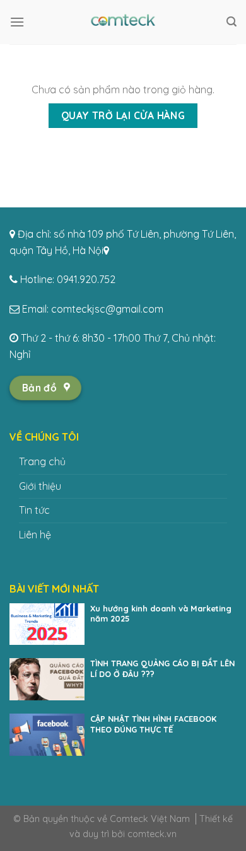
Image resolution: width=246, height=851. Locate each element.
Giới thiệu (40, 486)
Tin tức (34, 510)
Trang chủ (42, 461)
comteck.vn (152, 834)
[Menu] (17, 21)
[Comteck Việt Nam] (123, 22)
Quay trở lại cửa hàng (123, 115)
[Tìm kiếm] (231, 21)
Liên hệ (35, 534)
